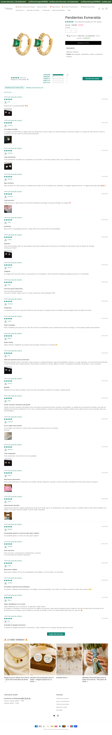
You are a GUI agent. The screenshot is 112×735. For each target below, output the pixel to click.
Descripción (70, 48)
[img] (19, 78)
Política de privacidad (62, 704)
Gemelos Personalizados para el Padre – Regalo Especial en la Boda (42, 679)
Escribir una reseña (92, 78)
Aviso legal (59, 710)
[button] (42, 7)
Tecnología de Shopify (63, 729)
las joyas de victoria (15, 97)
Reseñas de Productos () (34, 87)
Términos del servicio (62, 698)
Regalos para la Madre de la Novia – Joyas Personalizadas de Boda (16, 678)
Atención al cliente (61, 707)
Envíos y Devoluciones (62, 701)
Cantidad (67, 27)
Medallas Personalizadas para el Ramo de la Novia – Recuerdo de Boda (94, 679)
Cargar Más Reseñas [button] (56, 634)
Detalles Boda (61, 677)
